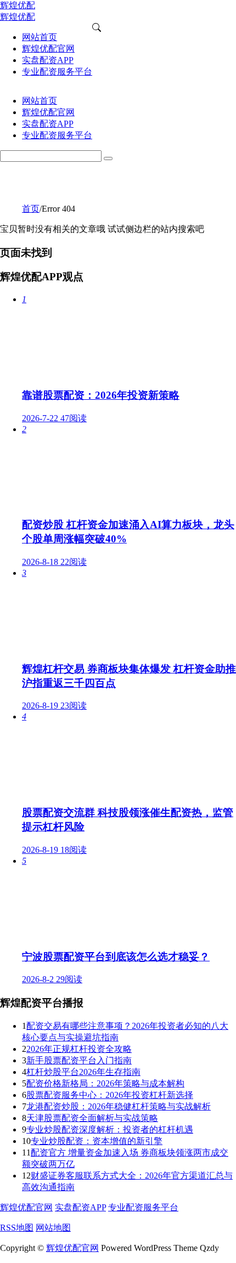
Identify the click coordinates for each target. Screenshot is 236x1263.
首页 (31, 208)
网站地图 (53, 1227)
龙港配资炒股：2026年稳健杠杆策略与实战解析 (118, 1106)
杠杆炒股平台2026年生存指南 (83, 1072)
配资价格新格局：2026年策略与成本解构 (105, 1083)
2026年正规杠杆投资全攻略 (79, 1049)
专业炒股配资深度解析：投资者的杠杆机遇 (109, 1129)
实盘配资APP (80, 1207)
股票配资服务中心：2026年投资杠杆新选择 (109, 1095)
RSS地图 (16, 1227)
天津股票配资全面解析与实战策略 (92, 1118)
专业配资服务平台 (143, 1207)
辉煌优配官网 (26, 1207)
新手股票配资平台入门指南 (79, 1060)
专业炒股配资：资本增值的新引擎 (96, 1141)
